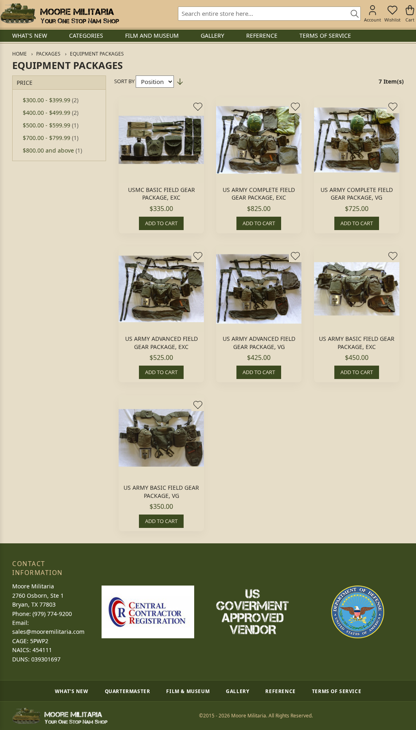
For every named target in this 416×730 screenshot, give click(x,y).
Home (19, 53)
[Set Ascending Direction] (180, 81)
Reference (280, 691)
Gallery (237, 691)
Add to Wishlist (198, 106)
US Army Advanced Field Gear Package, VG (259, 343)
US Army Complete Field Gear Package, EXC (259, 194)
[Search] (352, 14)
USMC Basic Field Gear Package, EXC (161, 194)
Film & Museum (188, 691)
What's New (72, 691)
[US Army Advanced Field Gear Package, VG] (258, 289)
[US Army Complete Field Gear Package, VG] (356, 140)
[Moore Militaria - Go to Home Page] (59, 13)
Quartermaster (127, 691)
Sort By (124, 81)
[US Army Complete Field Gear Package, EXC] (258, 140)
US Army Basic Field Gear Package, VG (161, 492)
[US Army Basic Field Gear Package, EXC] (356, 289)
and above (52, 150)
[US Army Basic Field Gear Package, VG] (161, 437)
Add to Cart (161, 223)
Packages (48, 53)
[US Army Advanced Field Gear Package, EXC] (161, 289)
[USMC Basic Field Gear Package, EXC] (161, 140)
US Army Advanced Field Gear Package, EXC (161, 343)
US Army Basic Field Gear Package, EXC (356, 343)
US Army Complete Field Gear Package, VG (357, 194)
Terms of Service (337, 691)
